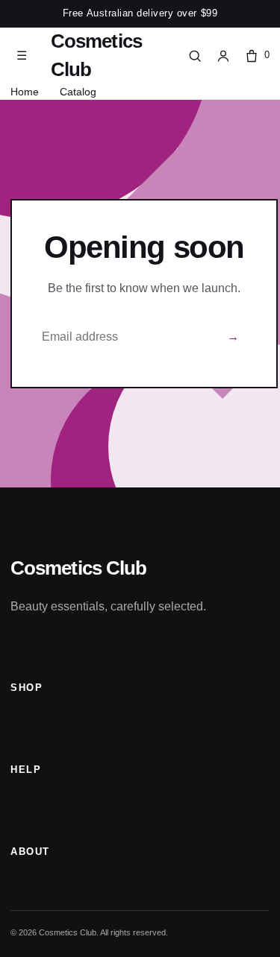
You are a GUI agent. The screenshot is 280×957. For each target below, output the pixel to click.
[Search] (194, 55)
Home (24, 92)
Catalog (78, 92)
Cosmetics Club (96, 55)
